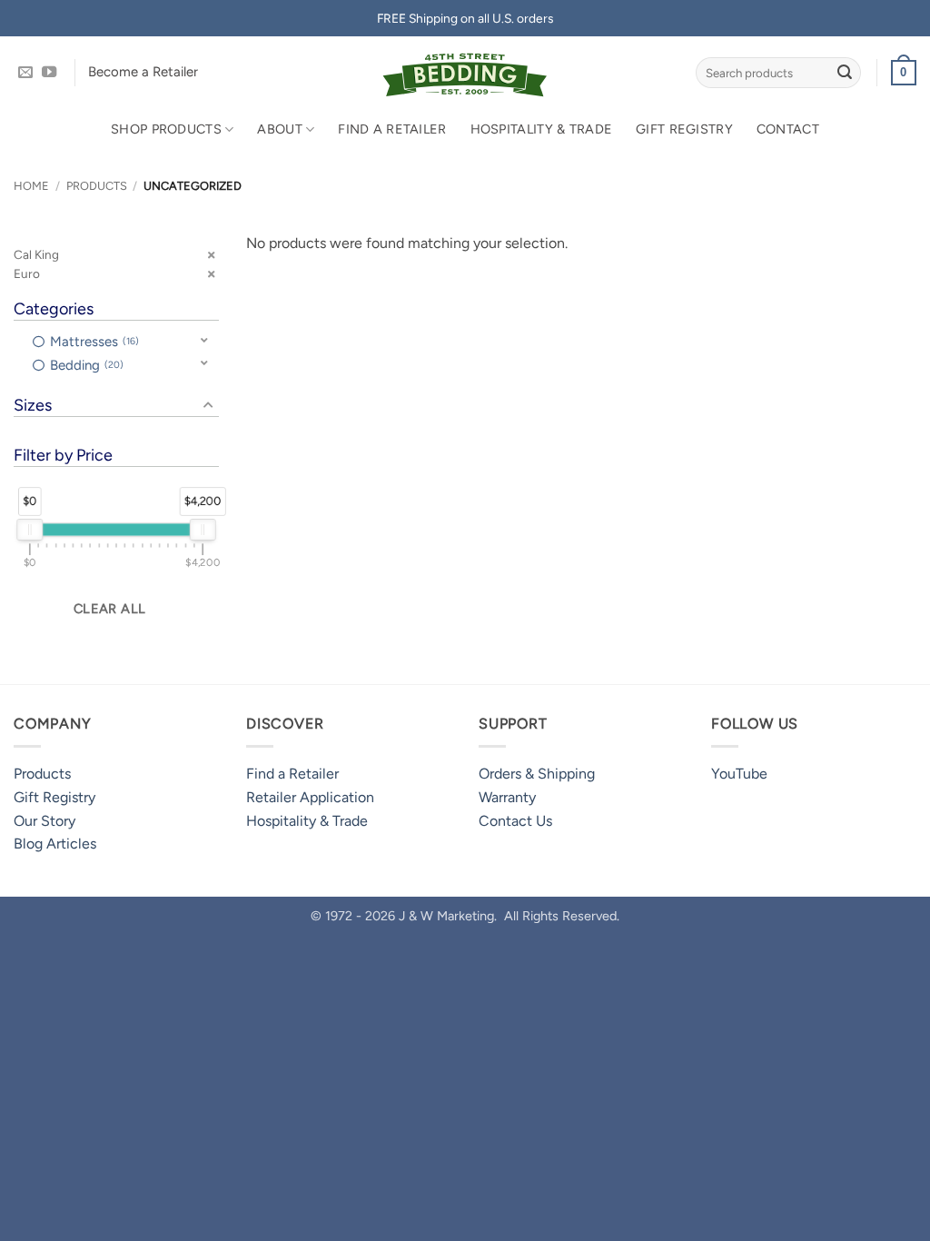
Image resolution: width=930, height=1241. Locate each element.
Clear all (110, 609)
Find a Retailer (392, 129)
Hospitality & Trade (541, 129)
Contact (788, 129)
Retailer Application (310, 797)
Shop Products (166, 129)
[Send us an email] (25, 73)
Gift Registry (684, 129)
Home (31, 186)
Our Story (44, 820)
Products (96, 186)
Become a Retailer (143, 72)
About (279, 129)
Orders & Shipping (537, 773)
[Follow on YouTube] (49, 73)
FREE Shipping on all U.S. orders (465, 18)
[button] (903, 72)
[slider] (29, 530)
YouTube (739, 773)
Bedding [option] (85, 365)
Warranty (507, 797)
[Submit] (844, 72)
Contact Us (515, 820)
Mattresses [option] (92, 341)
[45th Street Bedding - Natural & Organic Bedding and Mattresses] (465, 72)
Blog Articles (55, 843)
